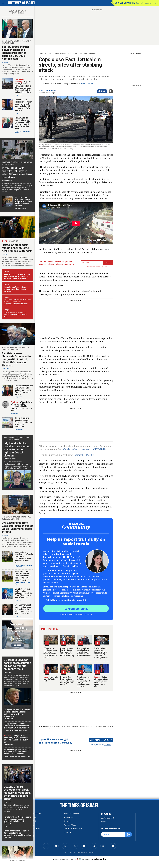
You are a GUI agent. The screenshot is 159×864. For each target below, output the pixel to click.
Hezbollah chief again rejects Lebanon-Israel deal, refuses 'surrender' (15, 289)
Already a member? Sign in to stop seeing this (76, 614)
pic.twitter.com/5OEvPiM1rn (93, 449)
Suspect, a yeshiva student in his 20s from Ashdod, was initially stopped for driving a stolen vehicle (16, 808)
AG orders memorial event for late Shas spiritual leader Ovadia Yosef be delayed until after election (17, 276)
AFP (28, 756)
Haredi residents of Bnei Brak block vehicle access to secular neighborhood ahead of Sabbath (17, 302)
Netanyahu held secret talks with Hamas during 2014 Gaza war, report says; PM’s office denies (23, 123)
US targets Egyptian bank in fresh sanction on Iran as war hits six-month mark (17, 664)
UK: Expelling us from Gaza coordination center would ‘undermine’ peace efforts (17, 527)
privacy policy (68, 817)
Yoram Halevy (55, 729)
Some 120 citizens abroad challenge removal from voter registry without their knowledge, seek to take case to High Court (17, 465)
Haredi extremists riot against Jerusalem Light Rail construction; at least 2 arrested (17, 833)
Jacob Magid (9, 730)
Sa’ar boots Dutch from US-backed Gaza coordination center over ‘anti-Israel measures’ (22, 575)
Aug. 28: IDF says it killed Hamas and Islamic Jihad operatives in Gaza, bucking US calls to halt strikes (23, 87)
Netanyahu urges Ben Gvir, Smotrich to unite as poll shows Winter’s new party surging (67, 652)
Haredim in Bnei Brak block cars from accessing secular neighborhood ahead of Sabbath (17, 820)
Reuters (19, 567)
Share (103, 91)
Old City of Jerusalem (97, 726)
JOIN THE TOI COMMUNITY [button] (101, 740)
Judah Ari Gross (47, 90)
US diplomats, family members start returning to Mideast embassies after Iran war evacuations (17, 713)
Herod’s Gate (84, 726)
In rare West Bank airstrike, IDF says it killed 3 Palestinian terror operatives (17, 173)
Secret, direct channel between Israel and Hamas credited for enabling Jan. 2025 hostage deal (15, 52)
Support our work (76, 608)
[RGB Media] (81, 859)
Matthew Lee (9, 719)
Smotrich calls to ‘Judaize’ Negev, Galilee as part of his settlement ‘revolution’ (23, 422)
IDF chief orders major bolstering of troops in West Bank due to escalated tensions (23, 201)
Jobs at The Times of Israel (73, 829)
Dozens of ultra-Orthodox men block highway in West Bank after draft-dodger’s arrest (17, 792)
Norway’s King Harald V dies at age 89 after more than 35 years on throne (67, 681)
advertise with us (70, 825)
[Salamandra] (100, 859)
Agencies (8, 672)
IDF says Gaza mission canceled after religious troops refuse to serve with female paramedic (50, 652)
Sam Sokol (14, 413)
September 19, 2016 (84, 454)
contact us (67, 832)
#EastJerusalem (70, 449)
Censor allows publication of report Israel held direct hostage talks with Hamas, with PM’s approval (23, 105)
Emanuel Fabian (8, 180)
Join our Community (125, 3)
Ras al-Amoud (44, 729)
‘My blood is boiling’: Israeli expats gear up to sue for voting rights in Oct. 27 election (17, 449)
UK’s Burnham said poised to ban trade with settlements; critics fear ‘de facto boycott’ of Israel (23, 609)
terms (105, 266)
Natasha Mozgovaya (12, 459)
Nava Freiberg (20, 565)
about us (67, 821)
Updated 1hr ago (15, 241)
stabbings (75, 726)
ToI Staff (6, 62)
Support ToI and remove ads (146, 3)
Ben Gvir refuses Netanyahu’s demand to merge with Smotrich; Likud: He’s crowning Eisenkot (101, 652)
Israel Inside (66, 726)
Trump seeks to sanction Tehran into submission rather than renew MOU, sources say (84, 652)
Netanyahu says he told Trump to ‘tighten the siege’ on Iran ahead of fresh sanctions (17, 751)
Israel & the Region (53, 726)
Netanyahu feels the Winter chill (51, 679)
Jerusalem (109, 726)
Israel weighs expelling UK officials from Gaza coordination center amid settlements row (24, 557)
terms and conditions (71, 814)
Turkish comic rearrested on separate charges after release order (15, 314)
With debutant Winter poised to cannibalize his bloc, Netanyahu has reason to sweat (21, 406)
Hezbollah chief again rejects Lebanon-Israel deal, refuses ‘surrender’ (17, 248)
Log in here (107, 745)
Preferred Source (86, 84)
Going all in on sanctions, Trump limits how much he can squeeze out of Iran (101, 681)
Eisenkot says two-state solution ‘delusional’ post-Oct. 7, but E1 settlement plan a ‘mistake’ (84, 681)
